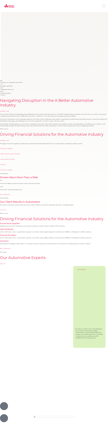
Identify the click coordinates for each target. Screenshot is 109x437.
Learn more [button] (3, 210)
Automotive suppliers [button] (6, 148)
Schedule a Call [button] (4, 111)
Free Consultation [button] (5, 194)
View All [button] (2, 264)
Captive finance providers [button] (7, 159)
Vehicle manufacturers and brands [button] (10, 154)
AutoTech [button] (3, 164)
